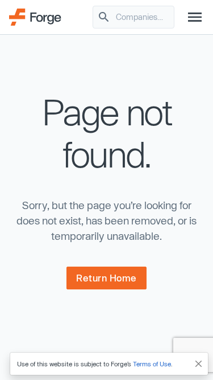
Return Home (106, 277)
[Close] (199, 364)
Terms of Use (152, 363)
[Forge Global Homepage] (35, 15)
